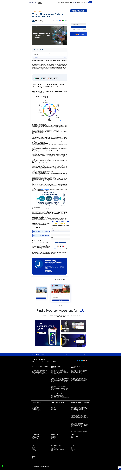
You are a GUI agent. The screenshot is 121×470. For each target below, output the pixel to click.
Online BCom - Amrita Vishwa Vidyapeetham (39, 370)
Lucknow (33, 462)
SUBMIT (78, 26)
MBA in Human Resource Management (57, 449)
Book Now (60, 300)
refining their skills (46, 145)
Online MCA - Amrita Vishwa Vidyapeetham (58, 370)
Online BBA (53, 408)
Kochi (33, 463)
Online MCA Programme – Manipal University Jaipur (59, 394)
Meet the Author (48, 271)
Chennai (33, 449)
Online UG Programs (35, 407)
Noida (33, 454)
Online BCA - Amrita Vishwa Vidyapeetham (39, 369)
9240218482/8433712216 (50, 361)
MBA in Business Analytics (55, 452)
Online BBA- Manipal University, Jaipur (38, 371)
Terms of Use (73, 442)
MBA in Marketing (54, 448)
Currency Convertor (35, 442)
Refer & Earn (53, 439)
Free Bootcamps (73, 450)
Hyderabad (34, 450)
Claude (51, 78)
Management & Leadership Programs (38, 411)
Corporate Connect (61, 2)
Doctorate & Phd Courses (36, 403)
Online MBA (53, 403)
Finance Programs (35, 408)
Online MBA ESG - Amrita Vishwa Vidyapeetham (59, 371)
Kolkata (33, 459)
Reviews (72, 448)
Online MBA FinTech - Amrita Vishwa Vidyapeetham (59, 372)
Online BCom (53, 409)
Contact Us (67, 2)
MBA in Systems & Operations (56, 450)
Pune (33, 448)
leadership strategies (45, 189)
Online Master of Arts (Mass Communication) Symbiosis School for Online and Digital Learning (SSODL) (59, 386)
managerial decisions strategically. (53, 251)
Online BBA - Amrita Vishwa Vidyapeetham (39, 368)
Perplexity (44, 78)
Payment (72, 437)
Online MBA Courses (35, 405)
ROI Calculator (34, 437)
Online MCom (53, 405)
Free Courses (73, 449)
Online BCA (53, 407)
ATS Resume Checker (35, 436)
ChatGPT (37, 78)
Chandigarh (34, 460)
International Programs (36, 409)
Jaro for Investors (80, 2)
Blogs (71, 2)
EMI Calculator (34, 439)
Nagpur (33, 457)
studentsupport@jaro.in (82, 354)
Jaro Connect (73, 451)
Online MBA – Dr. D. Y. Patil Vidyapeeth (57, 396)
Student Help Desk (54, 438)
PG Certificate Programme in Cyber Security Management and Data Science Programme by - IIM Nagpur (79, 427)
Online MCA (53, 406)
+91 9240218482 (70, 354)
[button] (85, 2)
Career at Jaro (53, 437)
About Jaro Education (74, 436)
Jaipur (33, 458)
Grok (56, 78)
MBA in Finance (53, 447)
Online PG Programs (35, 406)
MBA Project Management (55, 451)
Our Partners (53, 436)
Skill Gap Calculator (35, 438)
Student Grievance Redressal (75, 439)
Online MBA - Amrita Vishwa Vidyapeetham (58, 369)
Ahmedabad (34, 456)
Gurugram (33, 452)
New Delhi (33, 455)
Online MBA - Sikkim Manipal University (57, 395)
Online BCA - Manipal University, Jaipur (38, 372)
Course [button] (39, 2)
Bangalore (33, 451)
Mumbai (33, 447)
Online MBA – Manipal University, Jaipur (57, 393)
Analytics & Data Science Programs (38, 410)
